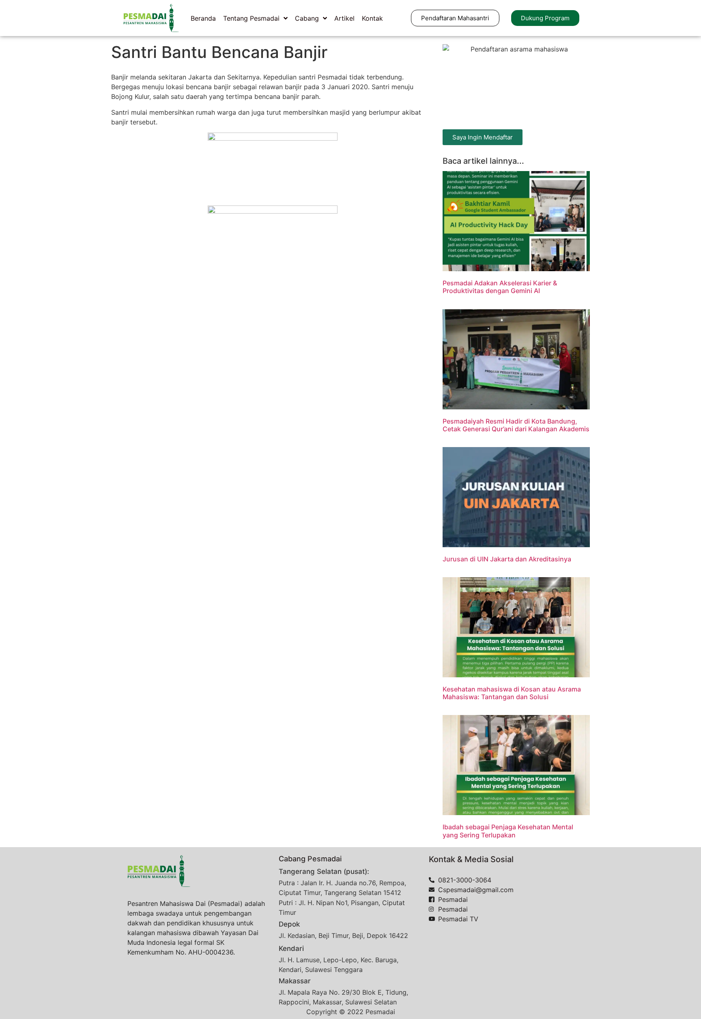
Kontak (372, 18)
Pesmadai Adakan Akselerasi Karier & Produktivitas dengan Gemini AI (500, 287)
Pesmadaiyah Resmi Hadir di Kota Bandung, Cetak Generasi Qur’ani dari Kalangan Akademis (516, 425)
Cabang (307, 18)
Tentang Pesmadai (251, 18)
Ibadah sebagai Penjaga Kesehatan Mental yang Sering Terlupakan (508, 831)
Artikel (344, 18)
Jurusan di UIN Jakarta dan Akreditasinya (507, 559)
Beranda (203, 18)
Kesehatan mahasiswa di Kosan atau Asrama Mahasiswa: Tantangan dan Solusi (512, 693)
